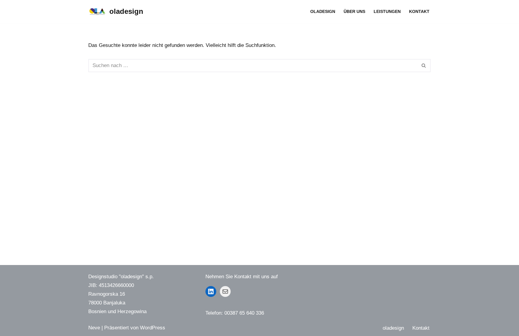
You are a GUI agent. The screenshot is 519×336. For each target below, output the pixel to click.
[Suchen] (424, 65)
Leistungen (387, 11)
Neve (94, 328)
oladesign (322, 11)
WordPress (152, 328)
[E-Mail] (225, 291)
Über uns (354, 11)
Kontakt (419, 11)
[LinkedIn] (210, 291)
